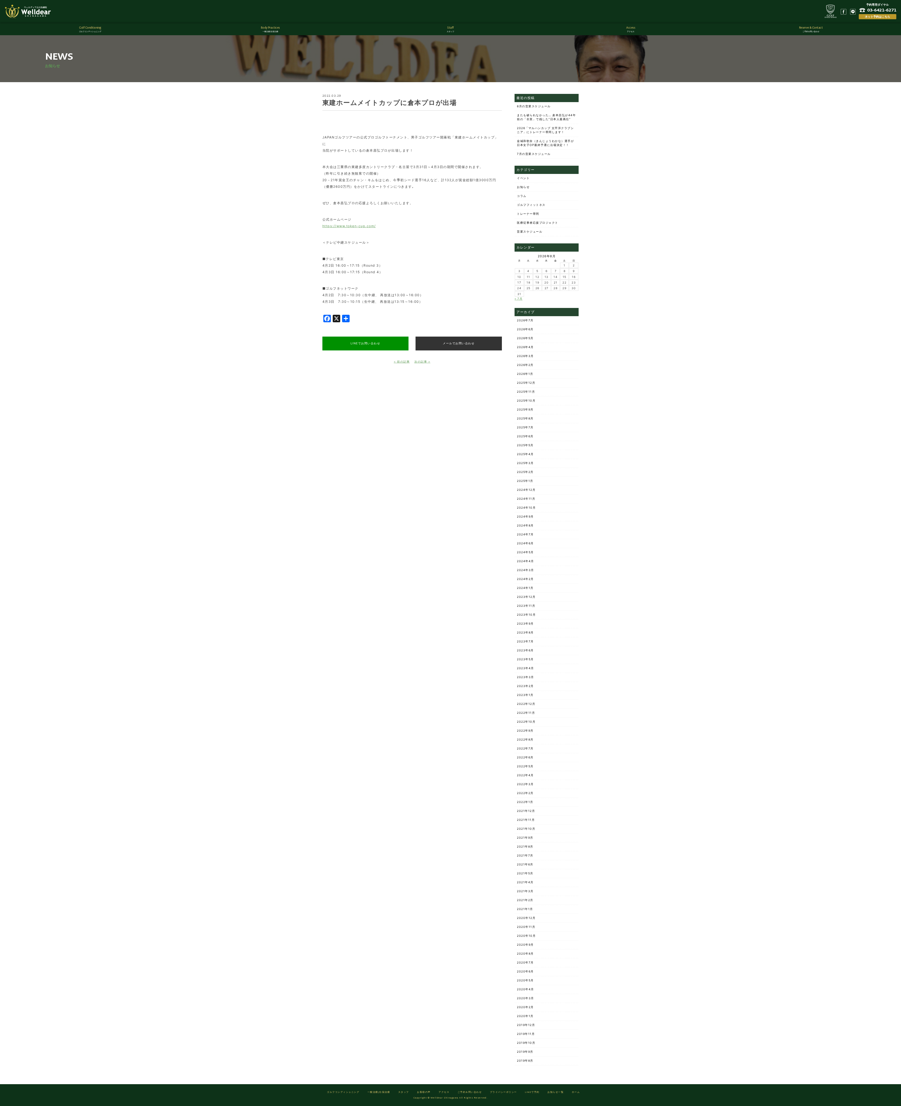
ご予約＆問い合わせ (470, 1092)
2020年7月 (525, 962)
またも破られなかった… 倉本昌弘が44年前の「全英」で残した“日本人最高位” (546, 117)
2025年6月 (525, 436)
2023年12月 (526, 597)
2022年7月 (525, 748)
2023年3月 (525, 677)
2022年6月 (525, 757)
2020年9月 (525, 944)
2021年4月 (525, 882)
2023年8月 (525, 632)
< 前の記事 (402, 361)
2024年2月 (525, 579)
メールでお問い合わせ (458, 343)
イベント (523, 178)
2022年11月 (526, 712)
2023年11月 (526, 605)
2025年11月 (526, 391)
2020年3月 (525, 998)
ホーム (576, 1092)
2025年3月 (525, 463)
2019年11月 (526, 1034)
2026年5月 (525, 338)
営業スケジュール (529, 231)
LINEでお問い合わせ (365, 343)
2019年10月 (526, 1043)
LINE (852, 11)
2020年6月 (525, 971)
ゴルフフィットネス (531, 205)
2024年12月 (526, 490)
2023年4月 (525, 668)
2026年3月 (525, 356)
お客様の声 (424, 1092)
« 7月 (519, 298)
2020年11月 (526, 927)
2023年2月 (525, 686)
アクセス (444, 1092)
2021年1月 (525, 909)
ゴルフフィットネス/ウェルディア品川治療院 (29, 11)
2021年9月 (525, 837)
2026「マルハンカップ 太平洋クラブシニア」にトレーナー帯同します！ (545, 130)
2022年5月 (525, 766)
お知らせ (523, 187)
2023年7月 (525, 641)
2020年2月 (525, 1007)
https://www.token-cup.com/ (349, 226)
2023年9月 (525, 623)
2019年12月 (526, 1025)
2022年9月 (525, 730)
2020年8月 (525, 953)
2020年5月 (525, 980)
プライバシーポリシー (503, 1092)
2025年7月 (525, 427)
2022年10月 (526, 721)
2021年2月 (525, 900)
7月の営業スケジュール (534, 154)
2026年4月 (525, 347)
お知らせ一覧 (555, 1092)
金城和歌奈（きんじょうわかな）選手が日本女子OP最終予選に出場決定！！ (545, 143)
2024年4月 (525, 561)
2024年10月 (526, 507)
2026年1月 (525, 374)
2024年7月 (525, 534)
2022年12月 (526, 704)
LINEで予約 (532, 1092)
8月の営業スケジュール (534, 106)
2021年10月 (526, 828)
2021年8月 (525, 846)
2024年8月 (525, 525)
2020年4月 (525, 989)
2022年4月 (525, 775)
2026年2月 (525, 365)
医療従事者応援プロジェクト (537, 222)
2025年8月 (525, 418)
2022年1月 (525, 802)
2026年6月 (525, 329)
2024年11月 (526, 498)
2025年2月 (525, 472)
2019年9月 (525, 1051)
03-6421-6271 (881, 10)
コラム (522, 196)
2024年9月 (525, 516)
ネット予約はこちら (877, 16)
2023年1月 (525, 695)
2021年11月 (526, 820)
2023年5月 (525, 659)
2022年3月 (525, 784)
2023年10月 (526, 614)
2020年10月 (526, 935)
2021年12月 (526, 811)
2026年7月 (525, 320)
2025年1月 (525, 481)
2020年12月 (526, 918)
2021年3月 (525, 891)
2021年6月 (525, 864)
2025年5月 (525, 445)
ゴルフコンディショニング (343, 1092)
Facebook (843, 11)
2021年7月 (525, 855)
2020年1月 (525, 1016)
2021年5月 (525, 873)
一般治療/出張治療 (378, 1092)
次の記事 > (422, 361)
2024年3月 (525, 570)
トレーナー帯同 (528, 213)
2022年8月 (525, 739)
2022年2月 (525, 793)
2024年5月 (525, 552)
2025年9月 (525, 409)
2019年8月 (525, 1060)
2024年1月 (525, 588)
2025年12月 (526, 382)
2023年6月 (525, 650)
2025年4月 (525, 454)
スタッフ (403, 1092)
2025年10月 (526, 400)
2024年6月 (525, 543)
